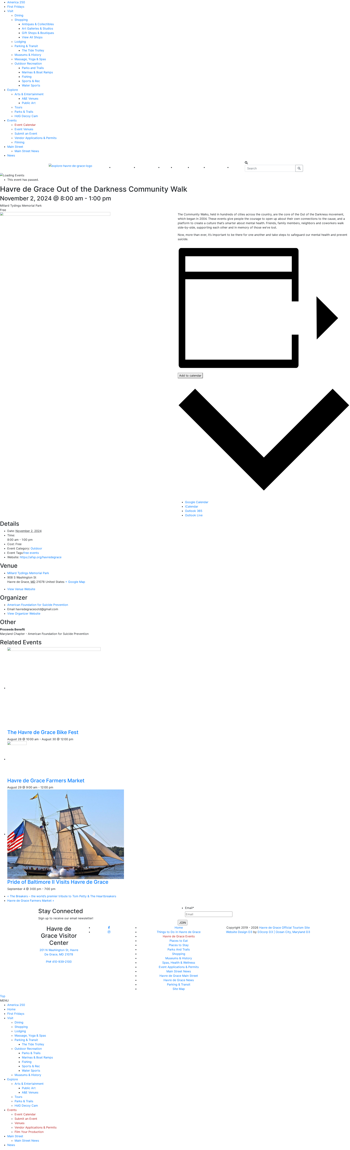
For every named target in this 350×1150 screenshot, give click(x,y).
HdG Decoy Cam (26, 116)
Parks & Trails (24, 111)
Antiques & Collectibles (38, 24)
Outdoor (36, 548)
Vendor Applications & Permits (36, 138)
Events (12, 120)
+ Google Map (75, 582)
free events (31, 553)
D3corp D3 (266, 932)
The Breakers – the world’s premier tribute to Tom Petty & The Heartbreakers (61, 896)
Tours (18, 107)
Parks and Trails (33, 68)
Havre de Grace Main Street (179, 975)
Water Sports (31, 85)
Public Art (29, 103)
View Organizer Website (23, 613)
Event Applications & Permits (179, 967)
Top (2, 996)
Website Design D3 (239, 932)
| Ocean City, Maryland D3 (292, 932)
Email (189, 908)
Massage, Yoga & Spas (30, 59)
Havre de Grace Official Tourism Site (284, 927)
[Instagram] (109, 932)
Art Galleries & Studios (37, 28)
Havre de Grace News (179, 980)
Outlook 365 (193, 511)
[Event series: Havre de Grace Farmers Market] (55, 787)
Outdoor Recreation (28, 63)
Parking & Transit (26, 46)
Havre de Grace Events (179, 936)
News (11, 155)
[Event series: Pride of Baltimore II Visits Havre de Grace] (57, 889)
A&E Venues (30, 98)
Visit (10, 11)
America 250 (16, 2)
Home (179, 927)
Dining (19, 15)
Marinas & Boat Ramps (37, 72)
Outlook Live (194, 515)
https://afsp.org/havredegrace (40, 557)
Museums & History (28, 55)
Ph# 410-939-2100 (59, 961)
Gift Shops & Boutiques (38, 33)
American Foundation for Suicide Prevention (37, 605)
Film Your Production (29, 1132)
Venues (19, 1123)
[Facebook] (109, 927)
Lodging (20, 41)
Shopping (21, 20)
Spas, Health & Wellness (178, 962)
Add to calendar (190, 375)
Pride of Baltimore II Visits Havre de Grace (57, 882)
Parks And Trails (179, 949)
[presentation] (65, 688)
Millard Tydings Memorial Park (28, 573)
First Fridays (15, 6)
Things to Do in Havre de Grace (179, 932)
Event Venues (24, 129)
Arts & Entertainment (29, 94)
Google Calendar (196, 502)
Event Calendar (25, 125)
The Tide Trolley (33, 50)
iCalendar (191, 506)
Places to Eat (179, 940)
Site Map (179, 989)
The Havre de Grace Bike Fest (42, 732)
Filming (19, 142)
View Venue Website (21, 589)
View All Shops (32, 37)
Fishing (27, 76)
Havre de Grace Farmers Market (45, 780)
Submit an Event (26, 133)
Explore (12, 90)
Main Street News (27, 151)
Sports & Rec (31, 81)
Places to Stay (179, 945)
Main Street (15, 146)
